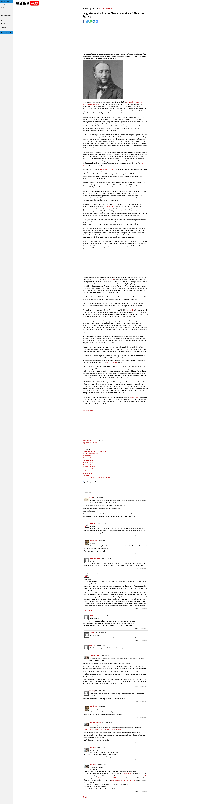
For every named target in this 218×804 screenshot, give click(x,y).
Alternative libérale (120, 778)
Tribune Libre (4, 10)
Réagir (85, 797)
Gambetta (107, 172)
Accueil (3, 4)
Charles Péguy (134, 397)
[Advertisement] (115, 38)
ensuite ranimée (112, 362)
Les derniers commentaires (5, 24)
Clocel (91, 497)
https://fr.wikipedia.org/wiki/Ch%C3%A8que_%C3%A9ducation (103, 729)
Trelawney (93, 632)
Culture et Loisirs (5, 13)
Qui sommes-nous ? (6, 15)
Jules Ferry (96, 104)
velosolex (92, 523)
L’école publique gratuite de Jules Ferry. (94, 451)
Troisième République (106, 169)
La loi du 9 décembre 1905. (91, 453)
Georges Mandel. (88, 469)
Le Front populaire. (88, 464)
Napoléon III (129, 310)
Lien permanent (143, 519)
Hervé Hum (93, 540)
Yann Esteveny (93, 615)
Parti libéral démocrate (105, 778)
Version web (6, 32)
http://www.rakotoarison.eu (91, 443)
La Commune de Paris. (89, 462)
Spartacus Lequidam (94, 655)
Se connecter (5, 1)
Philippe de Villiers (129, 780)
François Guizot (109, 279)
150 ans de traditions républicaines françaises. (97, 477)
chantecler (93, 747)
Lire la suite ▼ (88, 611)
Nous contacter (5, 20)
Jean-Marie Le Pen (116, 780)
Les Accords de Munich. (90, 471)
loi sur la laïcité (110, 206)
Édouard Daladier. (88, 473)
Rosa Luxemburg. (88, 460)
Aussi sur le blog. (88, 410)
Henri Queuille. (87, 458)
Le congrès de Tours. (89, 466)
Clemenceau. (87, 475)
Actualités (3, 7)
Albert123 (92, 645)
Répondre (137, 519)
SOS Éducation (128, 773)
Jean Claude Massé (95, 558)
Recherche (3, 27)
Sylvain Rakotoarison (105, 9)
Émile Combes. (87, 456)
